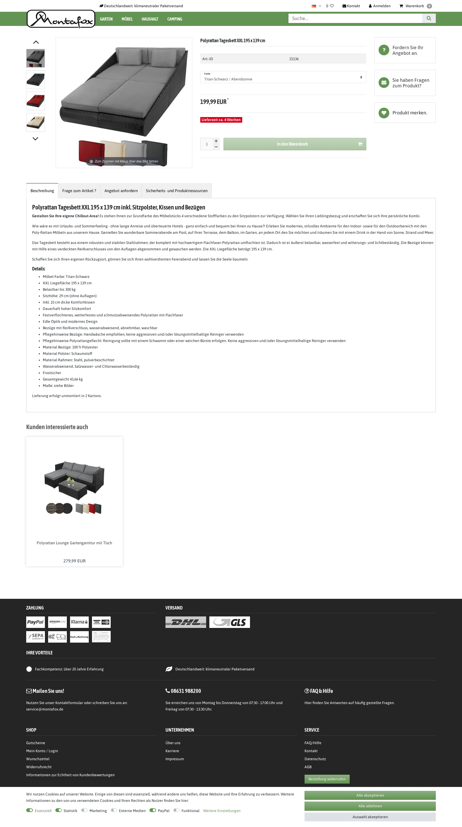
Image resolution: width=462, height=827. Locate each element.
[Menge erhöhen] (216, 141)
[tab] (405, 50)
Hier (308, 703)
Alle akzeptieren (370, 795)
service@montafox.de (44, 709)
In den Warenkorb (292, 144)
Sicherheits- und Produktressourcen (176, 190)
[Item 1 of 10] (39, 91)
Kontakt (311, 751)
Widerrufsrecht (39, 767)
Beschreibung (42, 190)
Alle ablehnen (370, 806)
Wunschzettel (37, 759)
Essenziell (43, 811)
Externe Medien (132, 811)
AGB (308, 767)
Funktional (190, 811)
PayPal (164, 811)
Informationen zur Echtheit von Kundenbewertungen (70, 775)
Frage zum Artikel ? (79, 190)
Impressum (174, 759)
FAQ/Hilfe (313, 743)
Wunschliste (405, 113)
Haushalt (150, 19)
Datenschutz (315, 759)
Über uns (172, 743)
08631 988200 (186, 691)
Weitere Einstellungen (222, 811)
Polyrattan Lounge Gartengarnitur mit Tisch (74, 543)
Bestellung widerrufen (327, 779)
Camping (174, 19)
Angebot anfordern (121, 190)
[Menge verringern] (216, 147)
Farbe (207, 73)
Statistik (70, 811)
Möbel (127, 19)
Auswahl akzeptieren (370, 817)
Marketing (98, 811)
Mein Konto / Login (42, 751)
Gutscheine (35, 743)
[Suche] (429, 18)
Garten (106, 19)
